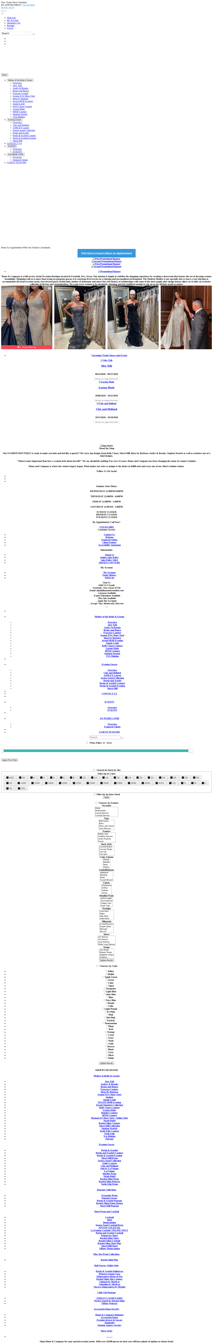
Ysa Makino (109, 1136)
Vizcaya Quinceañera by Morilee (109, 1287)
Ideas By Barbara (109, 1092)
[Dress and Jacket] (106, 826)
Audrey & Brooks (109, 1084)
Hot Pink (110, 1017)
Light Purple (111, 1009)
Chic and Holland (106, 409)
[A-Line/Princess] (106, 924)
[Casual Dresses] (106, 813)
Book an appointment (106, 422)
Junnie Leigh (109, 1100)
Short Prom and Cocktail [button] (106, 1211)
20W (64, 783)
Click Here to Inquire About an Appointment (106, 253)
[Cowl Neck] (106, 911)
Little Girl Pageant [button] (106, 1292)
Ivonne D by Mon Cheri (109, 1094)
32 (10, 783)
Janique (109, 1097)
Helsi (109, 1220)
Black (111, 1049)
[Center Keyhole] (106, 839)
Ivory (111, 1038)
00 (23, 777)
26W (106, 783)
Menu (4, 75)
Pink (111, 1014)
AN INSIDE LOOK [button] (109, 718)
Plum (111, 1026)
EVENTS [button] (109, 702)
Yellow (111, 971)
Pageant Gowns (109, 1198)
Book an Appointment (106, 378)
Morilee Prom (109, 1173)
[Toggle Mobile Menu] (106, 606)
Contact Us (109, 534)
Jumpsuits (109, 1322)
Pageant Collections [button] (106, 1190)
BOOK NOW (7, 7)
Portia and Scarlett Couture (109, 1153)
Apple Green (111, 977)
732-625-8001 (28, 5)
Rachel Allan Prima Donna (109, 1203)
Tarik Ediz (109, 1133)
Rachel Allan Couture (109, 1123)
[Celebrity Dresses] (106, 836)
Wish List (11, 17)
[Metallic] (106, 862)
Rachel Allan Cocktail (109, 1241)
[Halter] (106, 914)
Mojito (111, 974)
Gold (111, 1043)
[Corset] (106, 841)
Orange (111, 1032)
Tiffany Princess (109, 1303)
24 (163, 777)
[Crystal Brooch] (106, 880)
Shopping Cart (13, 23)
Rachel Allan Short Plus (109, 1243)
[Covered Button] (106, 847)
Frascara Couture (109, 1089)
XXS (161, 783)
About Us (109, 555)
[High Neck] (106, 916)
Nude (111, 1040)
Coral (111, 1035)
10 (84, 777)
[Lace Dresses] (106, 828)
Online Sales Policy (109, 557)
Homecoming (109, 1222)
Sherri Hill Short (109, 1246)
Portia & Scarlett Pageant (109, 1200)
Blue (111, 997)
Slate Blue (111, 994)
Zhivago (109, 1139)
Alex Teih (106, 365)
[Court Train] (106, 906)
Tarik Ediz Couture (109, 1131)
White (111, 1058)
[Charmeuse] (106, 885)
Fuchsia (111, 1020)
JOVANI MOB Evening (109, 1102)
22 (152, 777)
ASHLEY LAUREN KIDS (109, 1298)
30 (197, 777)
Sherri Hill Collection (109, 1126)
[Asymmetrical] (106, 901)
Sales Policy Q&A (109, 560)
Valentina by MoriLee (109, 1284)
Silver (111, 1055)
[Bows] (106, 877)
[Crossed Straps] (106, 849)
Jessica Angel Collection (109, 1160)
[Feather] (106, 890)
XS (174, 783)
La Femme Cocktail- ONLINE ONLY (109, 1230)
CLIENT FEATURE (109, 732)
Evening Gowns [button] (109, 664)
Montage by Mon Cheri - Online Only (109, 1118)
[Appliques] (106, 872)
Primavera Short (109, 1235)
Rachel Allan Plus (109, 1260)
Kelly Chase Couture (109, 1107)
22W (78, 783)
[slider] (190, 751)
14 (106, 777)
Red (111, 1029)
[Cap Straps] (106, 950)
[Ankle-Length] (106, 898)
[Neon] (106, 864)
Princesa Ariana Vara (109, 1274)
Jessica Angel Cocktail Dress (109, 1225)
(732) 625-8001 (106, 527)
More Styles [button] (106, 1331)
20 (140, 777)
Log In (10, 28)
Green (111, 980)
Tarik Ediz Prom (109, 1184)
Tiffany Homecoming (109, 1248)
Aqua (111, 985)
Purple (111, 1003)
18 (129, 777)
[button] (20, 80)
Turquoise (111, 988)
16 (118, 777)
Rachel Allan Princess (109, 1181)
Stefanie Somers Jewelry (109, 1325)
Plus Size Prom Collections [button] (106, 1254)
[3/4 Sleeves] (106, 939)
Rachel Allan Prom (109, 1179)
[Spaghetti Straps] (106, 955)
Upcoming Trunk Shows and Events (109, 355)
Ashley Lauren (109, 1163)
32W (147, 783)
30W (133, 783)
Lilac (111, 1006)
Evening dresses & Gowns (109, 1320)
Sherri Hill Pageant (109, 1206)
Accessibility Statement (109, 545)
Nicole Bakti (109, 1120)
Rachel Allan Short (109, 1238)
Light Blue (111, 991)
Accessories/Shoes (109, 1317)
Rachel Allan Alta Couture (109, 1279)
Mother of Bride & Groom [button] (107, 1076)
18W (50, 783)
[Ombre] (106, 867)
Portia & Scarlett (109, 1150)
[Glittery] (106, 860)
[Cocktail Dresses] (106, 815)
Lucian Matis (106, 387)
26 (174, 777)
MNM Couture (109, 1115)
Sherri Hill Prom (109, 1158)
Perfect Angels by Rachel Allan (109, 1301)
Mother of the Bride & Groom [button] (109, 616)
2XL (23, 788)
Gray (110, 1052)
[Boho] (106, 823)
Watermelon (111, 1023)
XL (10, 788)
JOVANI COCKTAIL (109, 1227)
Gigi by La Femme (109, 1168)
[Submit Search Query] (122, 738)
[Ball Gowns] (106, 821)
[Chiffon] (106, 888)
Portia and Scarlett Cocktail (109, 1233)
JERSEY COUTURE (109, 562)
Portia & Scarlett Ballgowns (109, 1271)
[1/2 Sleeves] (106, 937)
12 (95, 777)
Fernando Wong (109, 1195)
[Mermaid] (106, 929)
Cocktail (109, 1217)
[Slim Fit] (106, 931)
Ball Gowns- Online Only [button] (106, 1265)
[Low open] (106, 854)
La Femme (109, 1171)
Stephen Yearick (109, 1128)
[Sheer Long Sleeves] (106, 944)
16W (37, 783)
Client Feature (109, 542)
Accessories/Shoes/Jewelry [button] (106, 1309)
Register (10, 25)
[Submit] (34, 34)
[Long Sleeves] (106, 942)
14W (23, 783)
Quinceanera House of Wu (109, 1276)
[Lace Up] (106, 852)
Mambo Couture (109, 1113)
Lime (110, 983)
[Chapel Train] (106, 903)
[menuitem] (109, 17)
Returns (109, 537)
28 (186, 777)
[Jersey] (106, 893)
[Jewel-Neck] (106, 918)
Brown (111, 1046)
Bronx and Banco (109, 1087)
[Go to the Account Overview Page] (2, 13)
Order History (109, 575)
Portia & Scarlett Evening (109, 1155)
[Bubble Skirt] (106, 834)
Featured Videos (109, 540)
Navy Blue (111, 1000)
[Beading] (106, 875)
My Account (12, 20)
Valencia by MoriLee (109, 1281)
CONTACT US (109, 693)
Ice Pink (111, 1012)
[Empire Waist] (106, 926)
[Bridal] (106, 808)
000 (11, 777)
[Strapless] (106, 957)
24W (92, 783)
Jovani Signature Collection (109, 1105)
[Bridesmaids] (106, 810)
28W (119, 783)
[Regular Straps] (106, 952)
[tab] (109, 616)
